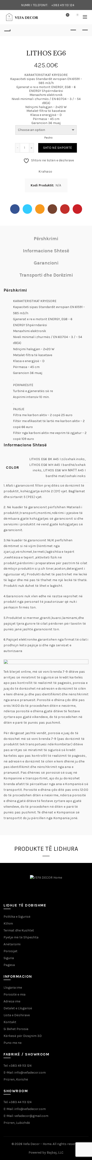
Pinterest (77, 209)
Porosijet (10, 951)
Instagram (52, 209)
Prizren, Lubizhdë (17, 1123)
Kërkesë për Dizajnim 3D (23, 1036)
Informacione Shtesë (46, 251)
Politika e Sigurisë (17, 917)
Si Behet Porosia (16, 1029)
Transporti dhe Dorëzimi (46, 275)
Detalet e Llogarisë (18, 1008)
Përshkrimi (46, 238)
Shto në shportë (57, 148)
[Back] (7, 30)
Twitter (27, 209)
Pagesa (9, 965)
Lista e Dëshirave (17, 1015)
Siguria (9, 958)
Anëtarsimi (12, 944)
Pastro (48, 137)
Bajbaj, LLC (55, 1152)
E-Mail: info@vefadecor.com (25, 1072)
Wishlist (67, 15)
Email (40, 209)
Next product (85, 30)
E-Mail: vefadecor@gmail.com (26, 1116)
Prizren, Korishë (16, 1079)
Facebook (15, 209)
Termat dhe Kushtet (19, 930)
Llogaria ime (13, 988)
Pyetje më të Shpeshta (21, 937)
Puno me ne (12, 1043)
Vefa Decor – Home (37, 1144)
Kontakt (10, 1022)
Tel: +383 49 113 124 (18, 1066)
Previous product (73, 30)
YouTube (65, 209)
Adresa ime (12, 1001)
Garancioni (46, 263)
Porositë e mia (14, 994)
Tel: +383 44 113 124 (18, 1102)
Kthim (8, 923)
